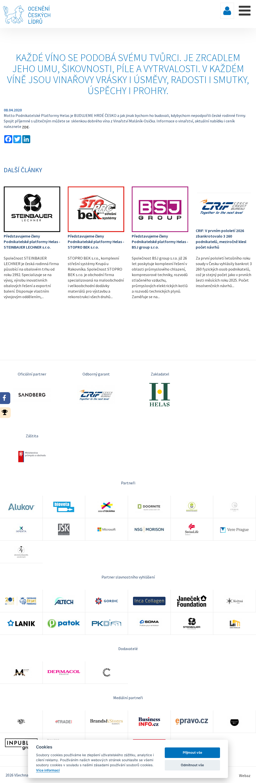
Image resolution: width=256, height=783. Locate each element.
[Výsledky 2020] (6, 412)
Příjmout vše (192, 752)
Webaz (244, 775)
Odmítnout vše (192, 765)
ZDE (25, 126)
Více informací (48, 770)
